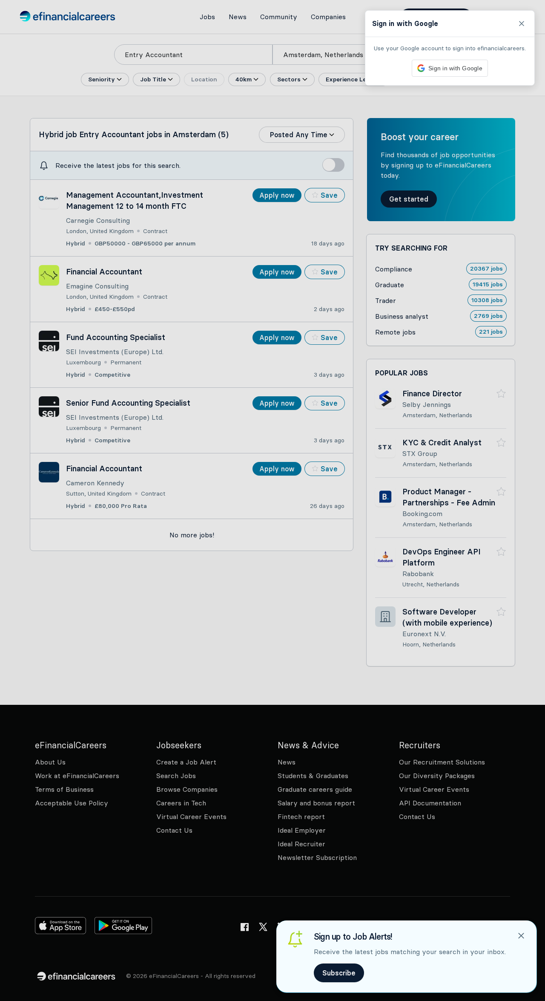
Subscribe (339, 973)
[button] (272, 500)
